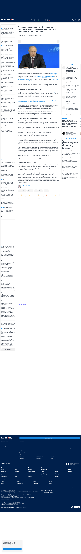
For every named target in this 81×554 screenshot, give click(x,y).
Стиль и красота (68, 446)
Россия (40, 190)
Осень (51, 446)
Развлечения (53, 454)
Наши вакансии (4, 450)
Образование (39, 458)
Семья (51, 458)
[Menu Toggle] (2, 20)
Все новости (8, 26)
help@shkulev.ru (9, 499)
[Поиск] (72, 20)
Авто (20, 444)
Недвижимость (39, 456)
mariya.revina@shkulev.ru (5, 504)
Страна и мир (68, 448)
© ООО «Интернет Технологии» (21, 507)
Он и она (52, 444)
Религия (52, 456)
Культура (38, 448)
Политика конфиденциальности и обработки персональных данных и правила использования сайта (59, 495)
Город (20, 450)
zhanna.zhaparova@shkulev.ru (6, 502)
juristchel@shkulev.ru (30, 497)
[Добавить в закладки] (19, 41)
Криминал (38, 446)
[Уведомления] (75, 20)
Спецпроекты (68, 454)
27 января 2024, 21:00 (22, 38)
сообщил (54, 92)
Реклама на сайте (5, 444)
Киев (36, 190)
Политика (52, 448)
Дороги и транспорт (23, 452)
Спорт (66, 444)
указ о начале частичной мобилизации (44, 76)
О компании (4, 448)
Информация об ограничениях (46, 490)
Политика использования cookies (47, 492)
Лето (37, 450)
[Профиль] (78, 20)
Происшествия (53, 450)
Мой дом (38, 452)
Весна (20, 448)
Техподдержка (4, 446)
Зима (37, 444)
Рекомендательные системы (46, 494)
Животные (21, 456)
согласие (7, 546)
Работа (52, 452)
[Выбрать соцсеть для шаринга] (58, 41)
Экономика (67, 452)
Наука (37, 454)
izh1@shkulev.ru (15, 496)
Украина (46, 190)
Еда (20, 454)
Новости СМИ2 (22, 304)
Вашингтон (30, 190)
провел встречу (39, 120)
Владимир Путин (22, 190)
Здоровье (21, 458)
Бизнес (21, 446)
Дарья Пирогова (26, 185)
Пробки (40, 19)
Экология (67, 450)
